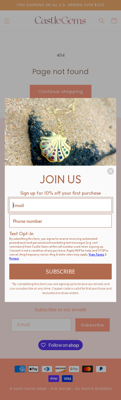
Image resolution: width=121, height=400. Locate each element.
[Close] (110, 171)
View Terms (96, 254)
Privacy (14, 258)
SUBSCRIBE (60, 271)
